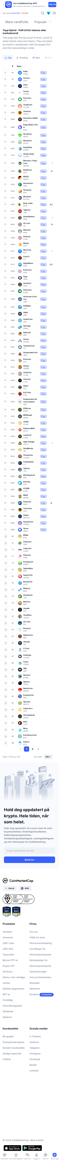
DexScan (7, 971)
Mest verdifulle (16, 22)
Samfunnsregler (38, 971)
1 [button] (26, 748)
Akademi (7, 931)
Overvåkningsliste (12, 1005)
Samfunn (34, 1042)
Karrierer (34, 994)
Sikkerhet (35, 988)
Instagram (35, 1053)
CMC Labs (8, 943)
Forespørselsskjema (13, 1042)
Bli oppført (8, 1036)
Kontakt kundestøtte (14, 1047)
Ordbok (7, 1059)
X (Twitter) (35, 1036)
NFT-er (6, 994)
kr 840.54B (15, 13)
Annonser (8, 937)
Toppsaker (8, 954)
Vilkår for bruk (37, 937)
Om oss (34, 931)
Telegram (34, 1047)
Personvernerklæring (41, 943)
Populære (41, 22)
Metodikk (35, 983)
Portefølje (8, 1000)
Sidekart (7, 1017)
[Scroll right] (49, 21)
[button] (20, 749)
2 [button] (32, 748)
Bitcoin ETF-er (10, 960)
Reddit (33, 1064)
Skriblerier (8, 1011)
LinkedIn (34, 1070)
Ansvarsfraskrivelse (40, 977)
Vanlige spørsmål (12, 1053)
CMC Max (8, 948)
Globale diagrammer (13, 988)
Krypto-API (9, 965)
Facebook (35, 1059)
